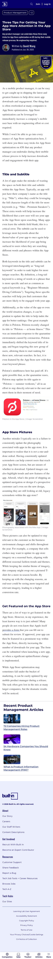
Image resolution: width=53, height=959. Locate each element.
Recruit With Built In (13, 844)
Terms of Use (26, 930)
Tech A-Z (6, 889)
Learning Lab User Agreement (26, 911)
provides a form (11, 630)
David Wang (29, 46)
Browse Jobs (8, 883)
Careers (6, 821)
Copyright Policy (26, 920)
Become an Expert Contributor (18, 850)
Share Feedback (10, 867)
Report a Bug (9, 873)
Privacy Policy (26, 925)
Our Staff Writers (11, 827)
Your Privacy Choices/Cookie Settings (26, 934)
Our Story (7, 816)
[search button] (31, 4)
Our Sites (7, 901)
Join (38, 4)
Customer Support (12, 862)
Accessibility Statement (26, 916)
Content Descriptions (13, 832)
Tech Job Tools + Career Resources (20, 878)
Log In (47, 4)
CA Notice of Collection (26, 939)
